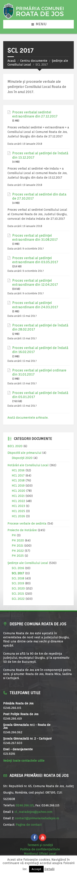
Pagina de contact (29, 824)
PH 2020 (18, 540)
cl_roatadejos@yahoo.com (33, 811)
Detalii (49, 869)
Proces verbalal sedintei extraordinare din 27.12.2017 (35, 114)
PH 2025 (18, 555)
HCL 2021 (18, 496)
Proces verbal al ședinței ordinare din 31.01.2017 (39, 372)
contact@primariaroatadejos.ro (37, 818)
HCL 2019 (18, 485)
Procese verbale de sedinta (26, 523)
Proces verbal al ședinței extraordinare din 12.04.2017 (35, 282)
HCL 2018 (18, 480)
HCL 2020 (18, 490)
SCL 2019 (18, 583)
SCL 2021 (18, 593)
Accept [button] (36, 869)
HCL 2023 (18, 506)
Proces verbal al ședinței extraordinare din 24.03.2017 (35, 305)
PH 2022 (18, 550)
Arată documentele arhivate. (27, 417)
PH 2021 (17, 545)
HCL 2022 (18, 501)
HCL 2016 (18, 470)
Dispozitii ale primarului (24, 452)
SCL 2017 (18, 573)
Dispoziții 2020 (22, 458)
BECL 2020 (14, 446)
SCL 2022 (18, 598)
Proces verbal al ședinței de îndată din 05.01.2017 (40, 395)
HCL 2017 (18, 475)
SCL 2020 (18, 588)
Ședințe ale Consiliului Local (27, 563)
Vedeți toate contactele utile (23, 760)
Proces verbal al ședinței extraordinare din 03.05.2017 (35, 260)
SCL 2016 (18, 568)
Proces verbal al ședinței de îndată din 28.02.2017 (40, 327)
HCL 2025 (18, 511)
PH (14, 535)
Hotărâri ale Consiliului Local (28, 465)
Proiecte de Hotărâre (22, 530)
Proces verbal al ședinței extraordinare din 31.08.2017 (35, 237)
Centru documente (33, 60)
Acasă (11, 60)
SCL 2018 (18, 578)
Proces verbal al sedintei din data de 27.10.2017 (39, 196)
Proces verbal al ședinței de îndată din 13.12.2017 (40, 155)
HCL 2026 (18, 516)
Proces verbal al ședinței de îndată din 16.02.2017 (40, 350)
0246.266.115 (25, 805)
